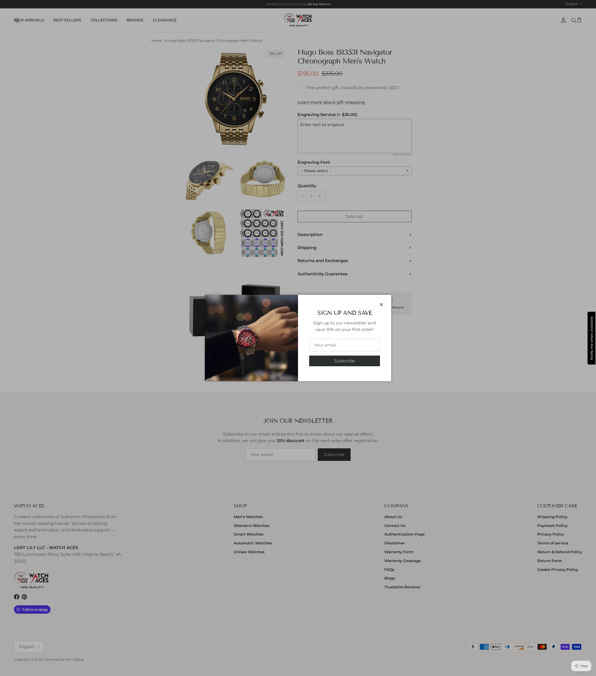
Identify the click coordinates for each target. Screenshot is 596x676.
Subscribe (344, 360)
